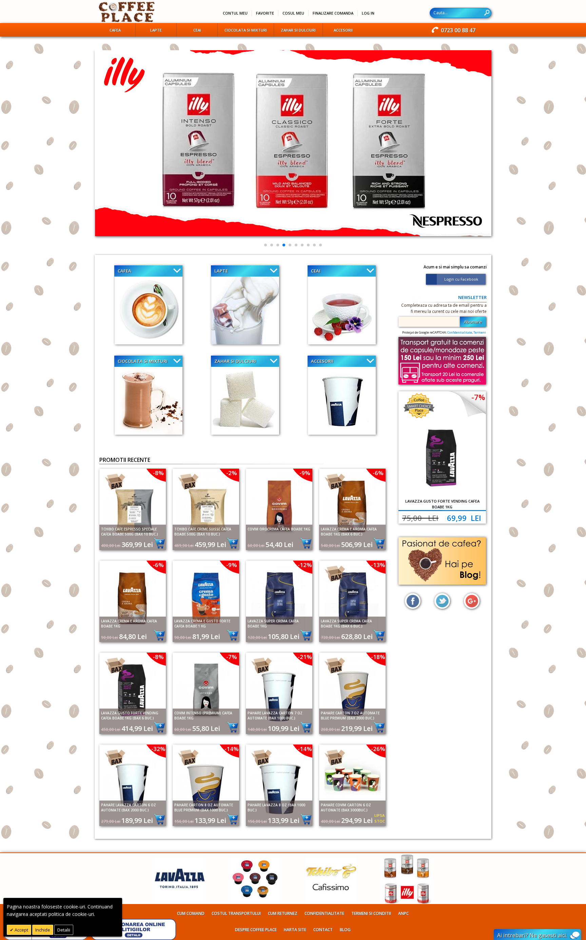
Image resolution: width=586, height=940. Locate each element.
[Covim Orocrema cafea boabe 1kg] (279, 505)
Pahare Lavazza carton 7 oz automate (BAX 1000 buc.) (275, 715)
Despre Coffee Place (256, 930)
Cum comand (190, 913)
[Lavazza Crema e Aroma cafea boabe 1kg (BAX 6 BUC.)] (352, 505)
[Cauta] (486, 13)
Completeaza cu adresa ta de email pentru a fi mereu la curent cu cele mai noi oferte (444, 308)
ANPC (403, 913)
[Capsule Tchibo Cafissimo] (331, 856)
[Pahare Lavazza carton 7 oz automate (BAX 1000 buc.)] (279, 689)
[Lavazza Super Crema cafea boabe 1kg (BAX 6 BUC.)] (352, 597)
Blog (345, 930)
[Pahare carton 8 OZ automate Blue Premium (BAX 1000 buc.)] (206, 781)
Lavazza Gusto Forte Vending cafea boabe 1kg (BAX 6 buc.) (129, 715)
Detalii (63, 930)
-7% (231, 657)
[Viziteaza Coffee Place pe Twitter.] (442, 601)
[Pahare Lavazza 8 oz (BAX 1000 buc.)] (279, 781)
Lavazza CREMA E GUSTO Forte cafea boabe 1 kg (202, 623)
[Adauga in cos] (157, 543)
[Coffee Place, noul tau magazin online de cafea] (127, 12)
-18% (378, 657)
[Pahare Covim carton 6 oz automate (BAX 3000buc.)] (352, 781)
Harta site (295, 930)
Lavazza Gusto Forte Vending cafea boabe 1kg (442, 504)
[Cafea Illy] (406, 856)
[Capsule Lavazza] (255, 856)
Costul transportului (236, 913)
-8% (158, 473)
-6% (378, 473)
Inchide (42, 930)
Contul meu (235, 13)
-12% (305, 565)
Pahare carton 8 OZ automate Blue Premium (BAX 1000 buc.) (203, 807)
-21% (305, 657)
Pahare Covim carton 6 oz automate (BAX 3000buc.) (346, 807)
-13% (378, 565)
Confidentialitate (459, 332)
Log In (368, 13)
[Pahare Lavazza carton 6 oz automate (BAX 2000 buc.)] (132, 781)
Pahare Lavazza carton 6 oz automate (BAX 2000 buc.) (128, 807)
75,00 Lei (420, 518)
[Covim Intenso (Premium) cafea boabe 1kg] (206, 689)
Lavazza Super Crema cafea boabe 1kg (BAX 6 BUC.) (346, 623)
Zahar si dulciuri (235, 361)
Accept (21, 930)
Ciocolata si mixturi (143, 361)
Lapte (221, 271)
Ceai (315, 271)
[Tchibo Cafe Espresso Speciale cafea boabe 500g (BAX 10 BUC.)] (132, 505)
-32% (158, 749)
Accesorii (322, 361)
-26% (378, 749)
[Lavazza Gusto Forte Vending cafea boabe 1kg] (442, 458)
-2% (231, 473)
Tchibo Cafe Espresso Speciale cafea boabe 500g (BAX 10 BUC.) (129, 532)
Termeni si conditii (371, 913)
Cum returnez (282, 913)
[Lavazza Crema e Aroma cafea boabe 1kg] (132, 597)
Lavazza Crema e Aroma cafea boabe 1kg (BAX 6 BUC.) (349, 532)
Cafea (124, 271)
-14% (231, 749)
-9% (304, 473)
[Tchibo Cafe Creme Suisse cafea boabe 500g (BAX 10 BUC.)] (206, 505)
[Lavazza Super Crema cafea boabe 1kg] (279, 597)
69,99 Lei (464, 518)
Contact (323, 930)
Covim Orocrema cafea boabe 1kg (279, 529)
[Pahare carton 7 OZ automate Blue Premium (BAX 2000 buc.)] (352, 689)
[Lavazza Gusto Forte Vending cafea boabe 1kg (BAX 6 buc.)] (132, 689)
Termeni (479, 332)
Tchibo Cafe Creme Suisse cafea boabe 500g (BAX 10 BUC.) (202, 532)
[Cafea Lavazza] (179, 856)
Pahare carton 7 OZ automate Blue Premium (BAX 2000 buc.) (350, 715)
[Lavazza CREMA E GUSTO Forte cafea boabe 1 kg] (206, 597)
